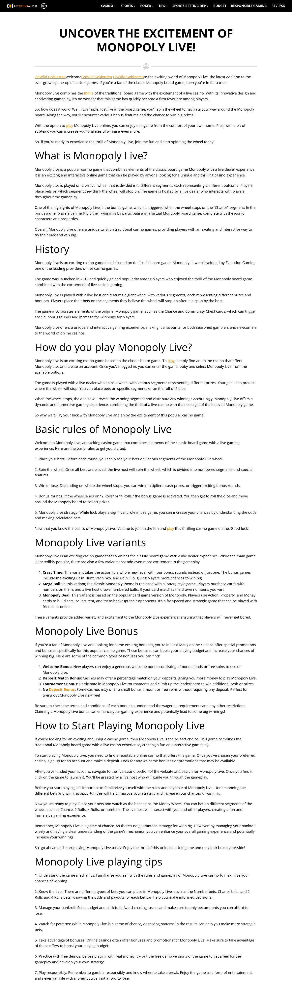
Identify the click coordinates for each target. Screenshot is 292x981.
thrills (89, 93)
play (69, 125)
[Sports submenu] (135, 6)
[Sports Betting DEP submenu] (208, 6)
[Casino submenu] (115, 6)
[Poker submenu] (153, 6)
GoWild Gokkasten (50, 76)
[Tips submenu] (167, 6)
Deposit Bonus (62, 689)
